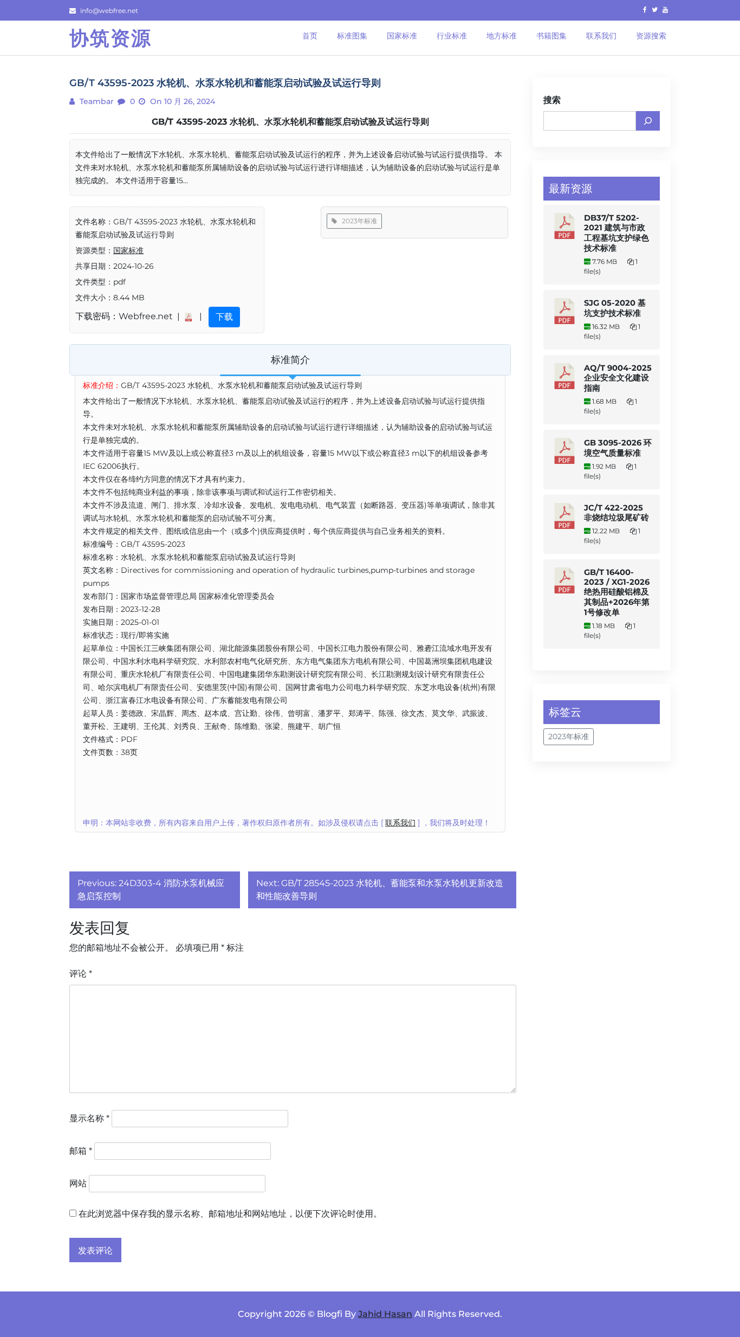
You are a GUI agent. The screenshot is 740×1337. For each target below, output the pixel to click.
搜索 (552, 100)
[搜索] (648, 121)
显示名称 (89, 1118)
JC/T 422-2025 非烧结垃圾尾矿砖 (616, 512)
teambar (95, 101)
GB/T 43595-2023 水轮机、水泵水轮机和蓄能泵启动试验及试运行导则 (290, 122)
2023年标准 (357, 221)
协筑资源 (110, 38)
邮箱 (80, 1151)
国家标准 (128, 250)
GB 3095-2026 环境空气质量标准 (618, 448)
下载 (224, 317)
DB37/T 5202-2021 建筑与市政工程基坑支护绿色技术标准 (616, 233)
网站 (78, 1183)
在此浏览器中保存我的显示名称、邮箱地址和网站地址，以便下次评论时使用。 (230, 1214)
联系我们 (400, 823)
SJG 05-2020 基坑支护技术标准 (615, 308)
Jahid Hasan (385, 1314)
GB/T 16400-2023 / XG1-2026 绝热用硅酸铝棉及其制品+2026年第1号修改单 (617, 592)
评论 (80, 973)
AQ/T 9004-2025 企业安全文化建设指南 (618, 378)
